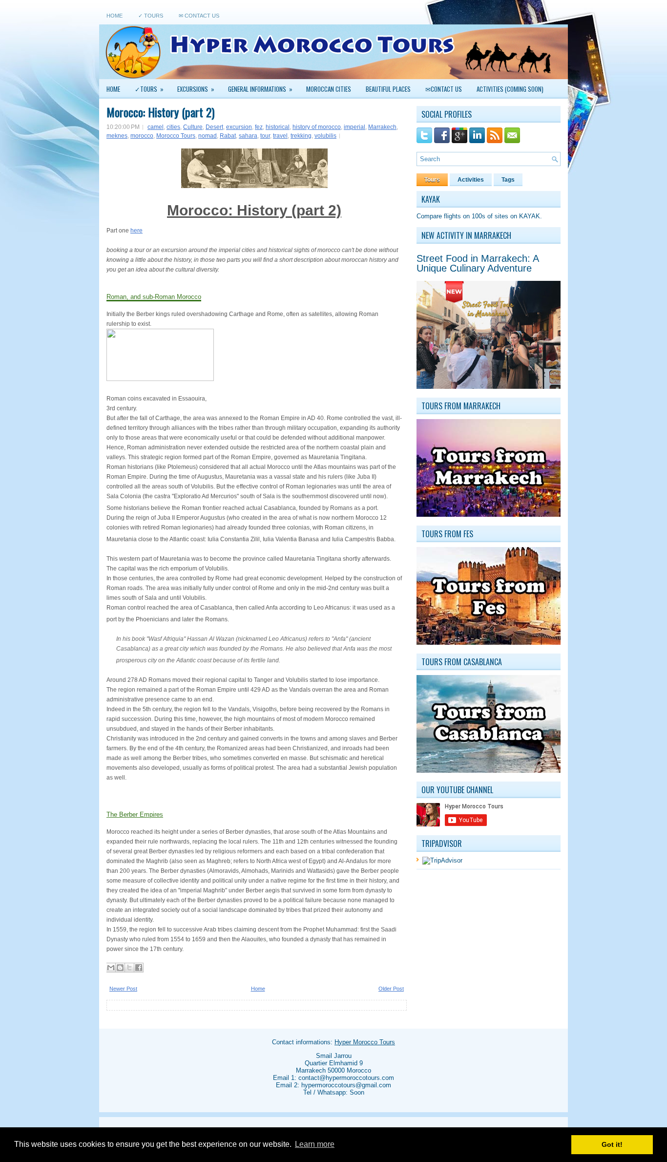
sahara (248, 135)
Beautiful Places (388, 89)
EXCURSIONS (195, 89)
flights (452, 216)
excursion (239, 127)
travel (280, 135)
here (136, 230)
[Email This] (111, 967)
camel (155, 127)
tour (265, 135)
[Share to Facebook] (139, 967)
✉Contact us (443, 89)
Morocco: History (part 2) (160, 112)
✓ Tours (150, 16)
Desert (214, 127)
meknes (116, 135)
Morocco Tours (175, 135)
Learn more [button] (314, 1144)
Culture (193, 127)
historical (278, 127)
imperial (354, 127)
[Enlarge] (110, 388)
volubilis (325, 135)
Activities (471, 179)
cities (173, 127)
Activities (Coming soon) (510, 89)
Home (114, 16)
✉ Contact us (199, 16)
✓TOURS (149, 89)
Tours (432, 179)
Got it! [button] (612, 1144)
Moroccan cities (328, 89)
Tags (508, 179)
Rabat (228, 135)
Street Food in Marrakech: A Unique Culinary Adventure (478, 263)
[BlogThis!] (120, 967)
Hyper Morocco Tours (364, 1042)
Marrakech (382, 127)
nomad (207, 135)
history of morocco (316, 127)
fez (259, 127)
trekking (301, 135)
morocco (141, 135)
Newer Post (123, 989)
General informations (260, 89)
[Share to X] (129, 967)
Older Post (391, 989)
